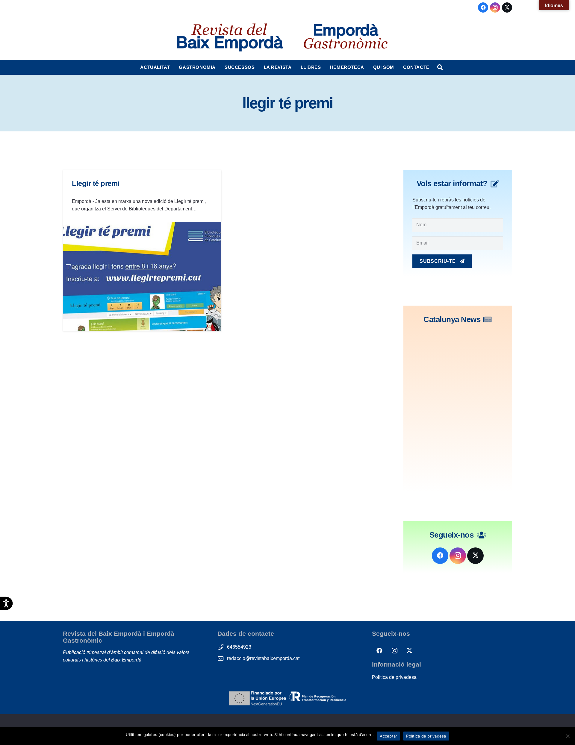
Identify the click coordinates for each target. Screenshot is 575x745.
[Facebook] (483, 7)
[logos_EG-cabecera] (345, 37)
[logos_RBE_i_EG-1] (229, 37)
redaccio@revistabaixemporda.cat (263, 658)
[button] (172, 67)
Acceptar (388, 736)
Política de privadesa (394, 677)
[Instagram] (495, 7)
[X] (507, 7)
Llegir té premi (95, 183)
